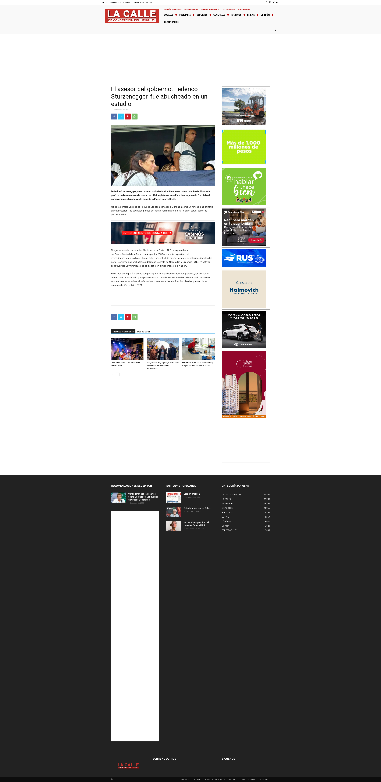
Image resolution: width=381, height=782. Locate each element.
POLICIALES (196, 779)
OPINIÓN (251, 779)
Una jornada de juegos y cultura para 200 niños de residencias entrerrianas (163, 365)
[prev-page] (113, 374)
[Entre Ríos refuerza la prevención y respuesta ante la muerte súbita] (198, 349)
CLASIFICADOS (264, 779)
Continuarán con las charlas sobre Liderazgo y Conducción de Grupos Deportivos (143, 497)
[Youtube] (277, 2)
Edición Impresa (192, 494)
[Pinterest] (128, 116)
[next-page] (118, 374)
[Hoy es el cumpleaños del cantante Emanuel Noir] (173, 526)
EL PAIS (242, 779)
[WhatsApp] (135, 116)
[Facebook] (266, 2)
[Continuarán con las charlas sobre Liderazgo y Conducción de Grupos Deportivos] (118, 497)
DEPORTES (208, 779)
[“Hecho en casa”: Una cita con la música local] (127, 349)
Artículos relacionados (123, 332)
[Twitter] (273, 2)
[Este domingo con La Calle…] (173, 512)
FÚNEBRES (232, 779)
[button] (275, 30)
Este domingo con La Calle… (197, 508)
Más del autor (143, 332)
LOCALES (185, 779)
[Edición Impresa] (173, 497)
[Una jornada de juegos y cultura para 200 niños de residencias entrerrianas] (163, 349)
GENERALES (220, 779)
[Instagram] (270, 2)
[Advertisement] (190, 56)
